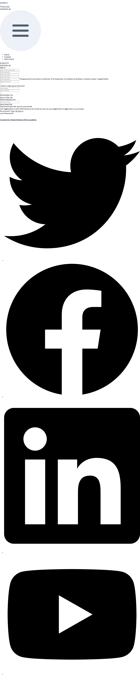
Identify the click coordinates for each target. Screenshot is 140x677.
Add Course (9, 59)
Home (6, 55)
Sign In (20, 111)
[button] (70, 31)
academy (4, 3)
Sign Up (14, 111)
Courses (7, 57)
